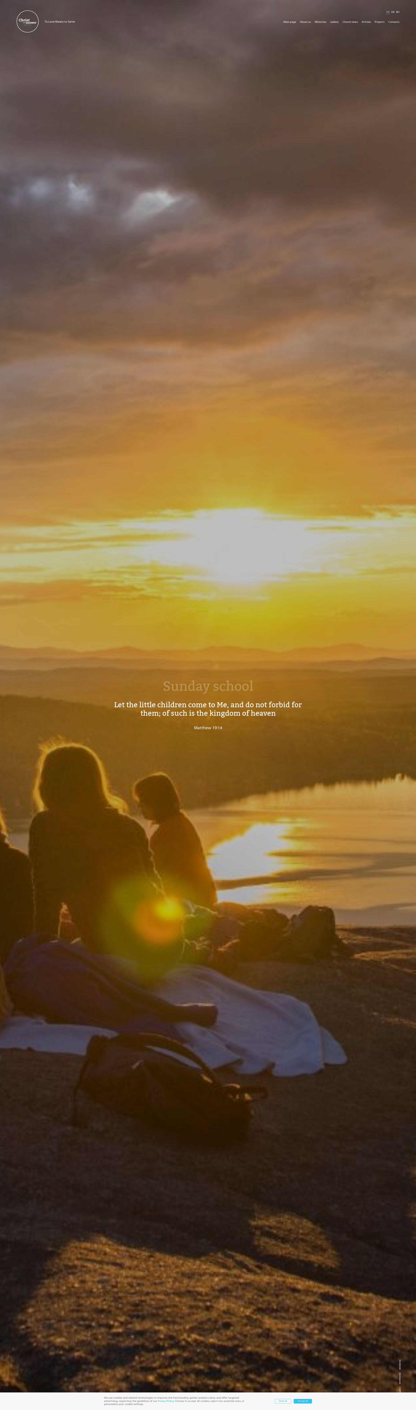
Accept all (303, 1401)
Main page (289, 22)
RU (397, 12)
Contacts (393, 22)
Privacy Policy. (166, 1401)
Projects (379, 22)
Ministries (320, 22)
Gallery (334, 22)
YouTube (400, 1391)
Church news (350, 22)
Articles (366, 22)
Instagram (400, 1378)
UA (393, 12)
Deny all (283, 1401)
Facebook (400, 1365)
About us (305, 22)
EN (388, 12)
